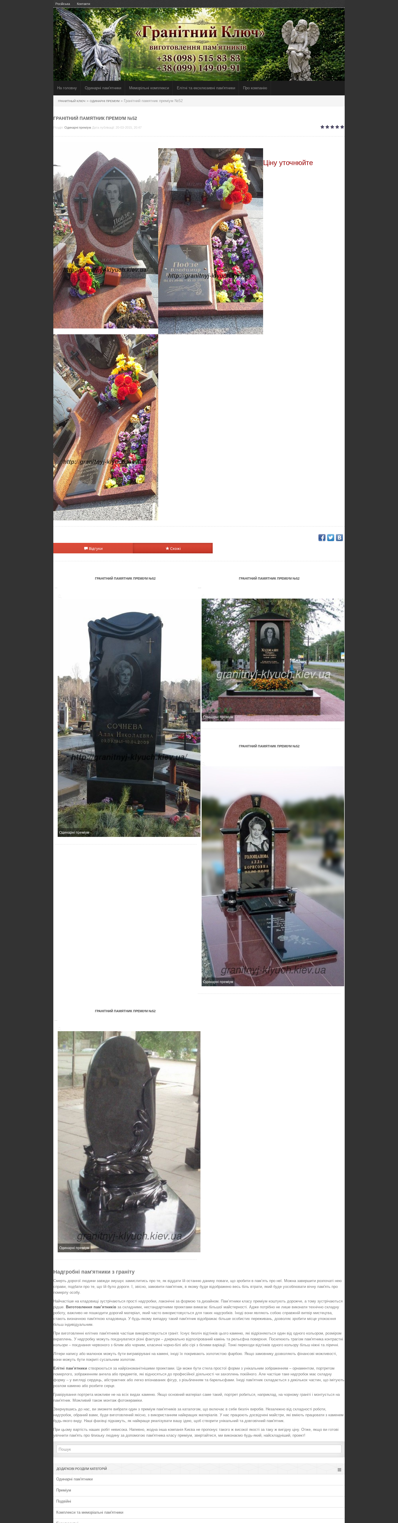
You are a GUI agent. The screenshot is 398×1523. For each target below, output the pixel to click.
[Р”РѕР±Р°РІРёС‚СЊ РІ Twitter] (330, 537)
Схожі (175, 548)
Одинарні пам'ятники (103, 88)
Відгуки (95, 548)
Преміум (63, 1490)
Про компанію (255, 88)
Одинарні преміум (77, 127)
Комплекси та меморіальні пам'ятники (89, 1512)
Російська (62, 4)
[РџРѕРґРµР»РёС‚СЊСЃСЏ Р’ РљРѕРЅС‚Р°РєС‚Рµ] (339, 537)
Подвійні (63, 1501)
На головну (67, 88)
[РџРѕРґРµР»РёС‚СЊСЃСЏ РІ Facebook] (321, 537)
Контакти (83, 4)
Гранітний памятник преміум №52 (125, 578)
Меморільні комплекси (149, 88)
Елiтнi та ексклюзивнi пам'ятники (206, 88)
